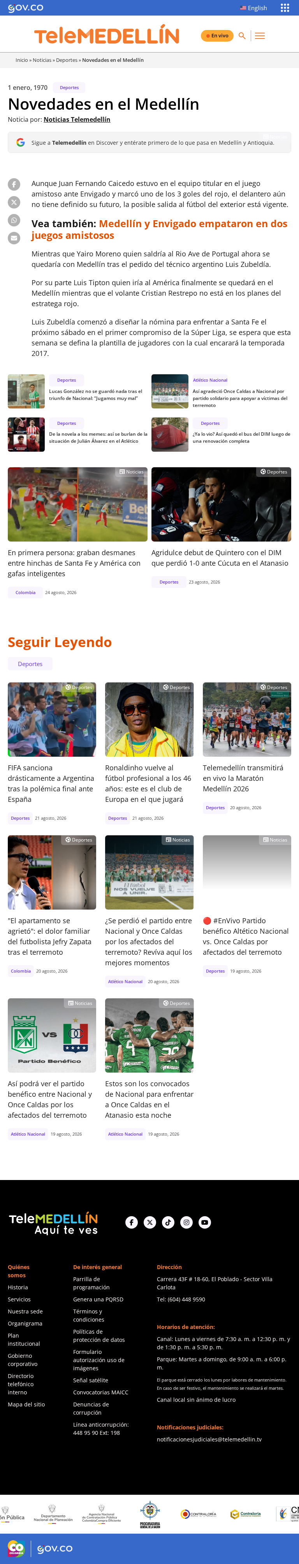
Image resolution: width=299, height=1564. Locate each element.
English (257, 8)
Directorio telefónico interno (20, 1384)
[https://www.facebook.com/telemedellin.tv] (131, 1222)
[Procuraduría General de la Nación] (124, 1514)
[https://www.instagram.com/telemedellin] (186, 1222)
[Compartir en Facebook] (14, 184)
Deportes (66, 59)
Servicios (19, 1299)
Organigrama (25, 1323)
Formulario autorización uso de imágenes (99, 1360)
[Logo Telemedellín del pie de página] (52, 1222)
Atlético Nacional (210, 380)
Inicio (22, 59)
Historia (18, 1287)
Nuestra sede (25, 1311)
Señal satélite (90, 1380)
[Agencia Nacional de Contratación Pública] (75, 1514)
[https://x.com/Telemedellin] (150, 1222)
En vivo (220, 35)
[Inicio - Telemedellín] (106, 34)
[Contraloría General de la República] (172, 1514)
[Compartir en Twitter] (14, 202)
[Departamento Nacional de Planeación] (26, 1514)
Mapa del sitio (26, 1404)
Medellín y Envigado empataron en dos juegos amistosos (159, 229)
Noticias (42, 59)
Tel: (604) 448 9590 (181, 1299)
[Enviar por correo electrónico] (14, 238)
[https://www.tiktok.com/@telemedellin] (168, 1222)
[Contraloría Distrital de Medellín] (220, 1514)
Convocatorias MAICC (100, 1392)
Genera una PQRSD (98, 1299)
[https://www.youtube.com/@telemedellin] (205, 1222)
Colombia (25, 592)
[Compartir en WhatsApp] (14, 220)
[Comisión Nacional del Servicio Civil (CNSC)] (269, 1514)
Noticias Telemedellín (77, 119)
